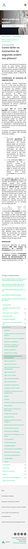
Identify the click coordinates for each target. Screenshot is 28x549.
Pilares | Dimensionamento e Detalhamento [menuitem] (13, 357)
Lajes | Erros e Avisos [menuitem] (10, 375)
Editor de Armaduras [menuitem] (9, 471)
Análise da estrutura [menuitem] (10, 442)
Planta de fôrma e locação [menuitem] (12, 452)
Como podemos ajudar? (10, 21)
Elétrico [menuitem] (5, 474)
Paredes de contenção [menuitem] (11, 414)
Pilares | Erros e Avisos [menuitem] (10, 353)
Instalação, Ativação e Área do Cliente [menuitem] (11, 309)
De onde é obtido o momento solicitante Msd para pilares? (14, 299)
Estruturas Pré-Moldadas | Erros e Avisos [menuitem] (14, 435)
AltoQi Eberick (17, 36)
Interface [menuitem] (7, 330)
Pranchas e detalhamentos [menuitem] (12, 455)
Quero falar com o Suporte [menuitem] (10, 313)
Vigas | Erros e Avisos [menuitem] (10, 364)
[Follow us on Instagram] (15, 534)
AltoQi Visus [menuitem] (6, 468)
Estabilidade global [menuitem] (9, 446)
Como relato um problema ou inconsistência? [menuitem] (10, 514)
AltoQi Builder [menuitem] (6, 465)
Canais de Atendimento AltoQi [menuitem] (10, 501)
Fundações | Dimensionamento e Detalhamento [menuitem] (13, 392)
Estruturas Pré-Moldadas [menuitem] (11, 431)
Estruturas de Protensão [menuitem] (11, 428)
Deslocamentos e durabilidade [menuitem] (13, 449)
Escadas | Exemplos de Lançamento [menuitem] (14, 402)
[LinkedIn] (25, 534)
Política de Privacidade (19, 543)
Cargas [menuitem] (6, 396)
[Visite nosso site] (22, 534)
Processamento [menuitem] (9, 439)
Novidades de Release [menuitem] (9, 319)
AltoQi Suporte (6, 36)
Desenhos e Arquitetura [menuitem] (11, 342)
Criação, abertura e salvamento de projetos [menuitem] (14, 334)
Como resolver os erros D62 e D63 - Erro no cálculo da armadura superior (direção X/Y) (13, 284)
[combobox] (12, 25)
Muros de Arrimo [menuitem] (9, 417)
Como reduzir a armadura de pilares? (11, 295)
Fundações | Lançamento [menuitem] (11, 385)
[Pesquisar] (24, 25)
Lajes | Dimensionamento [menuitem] (11, 378)
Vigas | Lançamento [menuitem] (10, 361)
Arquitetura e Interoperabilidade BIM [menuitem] (12, 323)
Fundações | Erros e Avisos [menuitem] (12, 388)
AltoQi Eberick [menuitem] (7, 327)
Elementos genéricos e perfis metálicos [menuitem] (12, 421)
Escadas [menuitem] (6, 399)
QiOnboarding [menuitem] (7, 305)
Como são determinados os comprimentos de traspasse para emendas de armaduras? (14, 279)
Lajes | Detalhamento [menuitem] (10, 382)
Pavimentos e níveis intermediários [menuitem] (14, 338)
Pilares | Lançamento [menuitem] (10, 350)
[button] (25, 308)
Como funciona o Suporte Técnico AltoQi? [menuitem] (13, 507)
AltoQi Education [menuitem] (7, 316)
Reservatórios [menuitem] (8, 406)
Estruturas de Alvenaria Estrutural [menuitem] (14, 425)
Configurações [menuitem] (8, 458)
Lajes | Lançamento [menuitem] (9, 372)
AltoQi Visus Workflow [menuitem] (9, 481)
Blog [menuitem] (2, 490)
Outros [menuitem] (6, 461)
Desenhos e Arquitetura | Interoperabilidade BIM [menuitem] (11, 345)
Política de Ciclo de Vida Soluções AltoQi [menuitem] (13, 522)
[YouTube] (18, 534)
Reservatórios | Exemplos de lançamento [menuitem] (12, 409)
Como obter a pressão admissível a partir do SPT (13, 290)
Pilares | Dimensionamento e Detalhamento (10, 40)
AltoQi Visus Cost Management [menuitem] (12, 477)
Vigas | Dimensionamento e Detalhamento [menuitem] (12, 368)
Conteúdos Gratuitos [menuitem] (7, 496)
